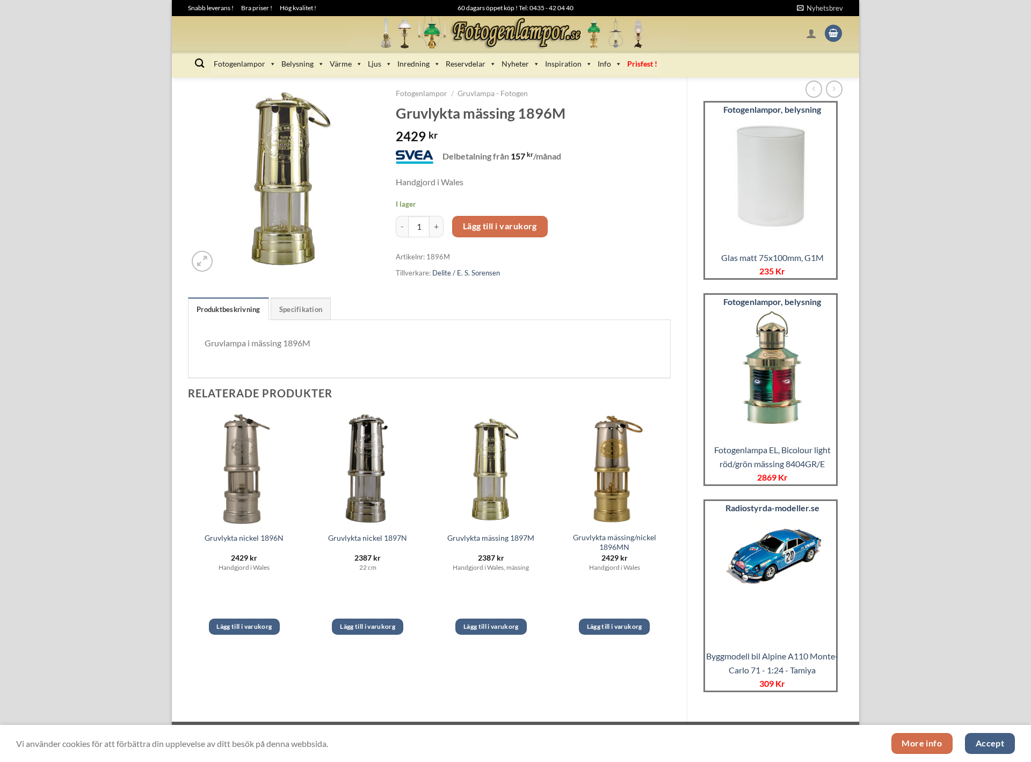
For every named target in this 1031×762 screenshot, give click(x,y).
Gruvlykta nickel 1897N (367, 537)
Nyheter (515, 63)
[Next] (670, 533)
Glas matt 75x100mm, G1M (772, 257)
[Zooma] (202, 261)
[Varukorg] (833, 33)
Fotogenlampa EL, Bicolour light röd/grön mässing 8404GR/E (772, 457)
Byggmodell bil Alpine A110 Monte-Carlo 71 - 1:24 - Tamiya (772, 663)
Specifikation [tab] (300, 309)
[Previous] (188, 533)
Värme (341, 63)
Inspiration (563, 63)
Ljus (374, 63)
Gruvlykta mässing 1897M (490, 537)
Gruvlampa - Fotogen (493, 93)
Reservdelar (465, 63)
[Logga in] (811, 33)
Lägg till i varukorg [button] (244, 626)
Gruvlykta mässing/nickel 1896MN (614, 542)
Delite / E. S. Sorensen (466, 272)
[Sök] (199, 63)
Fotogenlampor (239, 63)
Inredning (413, 63)
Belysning (297, 63)
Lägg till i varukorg (500, 226)
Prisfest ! (642, 63)
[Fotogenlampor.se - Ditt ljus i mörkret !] (515, 33)
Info (604, 63)
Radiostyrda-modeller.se (772, 508)
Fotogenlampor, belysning (772, 109)
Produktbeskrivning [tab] (228, 309)
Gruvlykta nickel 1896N (244, 537)
